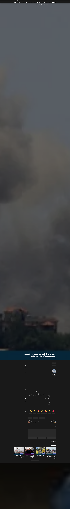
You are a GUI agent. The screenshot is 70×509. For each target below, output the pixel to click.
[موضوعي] (54, 2)
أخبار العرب (54, 453)
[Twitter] (16, 0)
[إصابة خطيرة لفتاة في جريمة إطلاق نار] (40, 451)
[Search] (14, 2)
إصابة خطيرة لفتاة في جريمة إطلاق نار (40, 456)
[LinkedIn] (14, 0)
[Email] (53, 365)
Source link (49, 404)
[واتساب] (48, 367)
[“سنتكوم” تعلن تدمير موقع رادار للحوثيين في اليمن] (19, 451)
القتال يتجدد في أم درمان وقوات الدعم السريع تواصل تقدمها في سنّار (51, 456)
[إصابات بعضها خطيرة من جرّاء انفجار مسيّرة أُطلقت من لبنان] (54, 371)
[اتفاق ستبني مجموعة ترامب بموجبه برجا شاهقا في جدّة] (29, 451)
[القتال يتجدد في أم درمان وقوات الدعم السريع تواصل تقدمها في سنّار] (51, 451)
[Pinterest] (55, 365)
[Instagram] (15, 0)
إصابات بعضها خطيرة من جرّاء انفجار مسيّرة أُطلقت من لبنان (54, 374)
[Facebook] (17, 0)
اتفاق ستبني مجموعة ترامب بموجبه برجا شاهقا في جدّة (29, 456)
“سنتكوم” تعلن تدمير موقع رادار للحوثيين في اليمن (20, 456)
